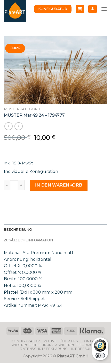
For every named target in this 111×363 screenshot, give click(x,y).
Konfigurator (25, 341)
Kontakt (90, 341)
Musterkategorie (22, 109)
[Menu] (104, 9)
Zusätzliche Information (28, 240)
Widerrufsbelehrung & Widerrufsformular (55, 345)
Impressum (81, 349)
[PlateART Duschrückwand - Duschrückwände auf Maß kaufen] (15, 11)
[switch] (100, 355)
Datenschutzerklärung (44, 349)
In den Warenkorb (58, 185)
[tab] (55, 230)
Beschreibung (18, 229)
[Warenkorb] (80, 9)
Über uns (69, 341)
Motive (50, 341)
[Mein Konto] (92, 9)
